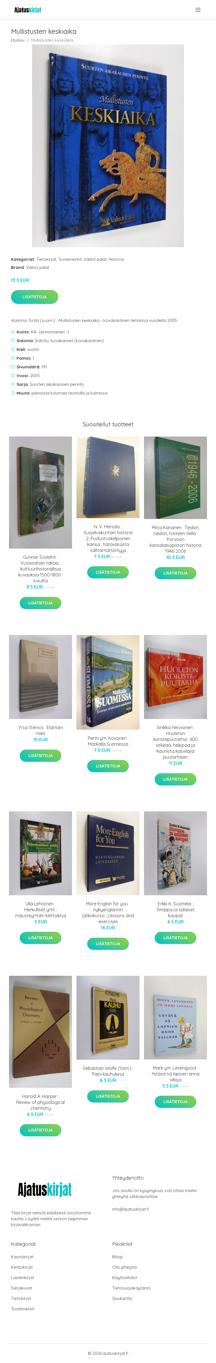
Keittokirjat (22, 1267)
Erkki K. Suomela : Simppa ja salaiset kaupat (176, 909)
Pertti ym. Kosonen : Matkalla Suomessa (108, 741)
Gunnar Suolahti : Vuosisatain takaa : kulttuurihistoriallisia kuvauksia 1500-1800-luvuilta (40, 568)
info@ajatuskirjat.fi (130, 1209)
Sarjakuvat (21, 1288)
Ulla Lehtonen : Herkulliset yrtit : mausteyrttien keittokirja (40, 909)
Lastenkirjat (22, 1277)
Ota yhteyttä (124, 1267)
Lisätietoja (34, 296)
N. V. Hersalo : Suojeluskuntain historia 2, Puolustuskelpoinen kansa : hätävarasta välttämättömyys (108, 538)
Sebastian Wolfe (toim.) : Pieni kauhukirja (108, 1071)
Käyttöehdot (124, 1277)
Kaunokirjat (22, 1256)
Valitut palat (95, 259)
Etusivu (17, 40)
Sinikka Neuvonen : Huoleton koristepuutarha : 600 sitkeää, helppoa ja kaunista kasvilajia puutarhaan (175, 742)
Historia (116, 259)
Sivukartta (122, 1298)
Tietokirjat (46, 259)
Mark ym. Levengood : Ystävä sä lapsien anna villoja (175, 1074)
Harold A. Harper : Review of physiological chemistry (40, 1102)
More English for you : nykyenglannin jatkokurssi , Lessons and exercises (108, 912)
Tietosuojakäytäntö (131, 1288)
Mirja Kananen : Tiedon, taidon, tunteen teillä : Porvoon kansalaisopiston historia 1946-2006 (175, 539)
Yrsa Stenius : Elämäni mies (40, 730)
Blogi (117, 1256)
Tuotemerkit (70, 259)
